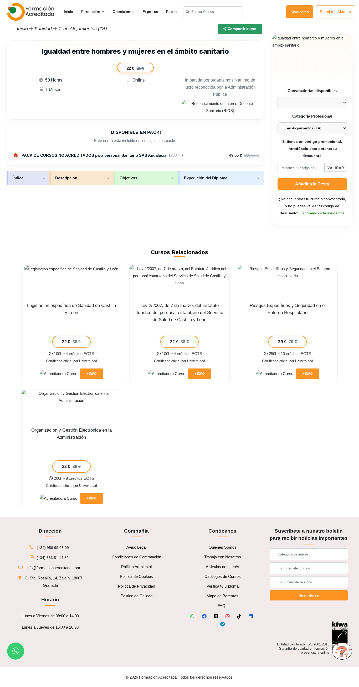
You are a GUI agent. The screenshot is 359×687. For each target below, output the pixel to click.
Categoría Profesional (312, 116)
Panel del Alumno (335, 11)
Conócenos (222, 531)
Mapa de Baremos (222, 596)
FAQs (223, 605)
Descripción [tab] (66, 178)
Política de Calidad (136, 596)
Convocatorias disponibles (312, 90)
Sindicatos (299, 12)
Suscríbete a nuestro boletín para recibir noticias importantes (309, 534)
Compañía (136, 531)
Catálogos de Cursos (222, 576)
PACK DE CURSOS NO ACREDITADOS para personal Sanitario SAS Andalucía (94, 155)
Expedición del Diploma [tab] (205, 178)
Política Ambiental (136, 566)
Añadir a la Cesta (312, 184)
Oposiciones (123, 11)
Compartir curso (242, 29)
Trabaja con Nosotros (222, 557)
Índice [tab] (17, 178)
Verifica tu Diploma (223, 586)
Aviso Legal (136, 547)
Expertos (150, 11)
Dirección (50, 531)
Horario (50, 599)
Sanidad (43, 28)
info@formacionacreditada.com (53, 567)
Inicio (70, 11)
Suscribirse (309, 595)
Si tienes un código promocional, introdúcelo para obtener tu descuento (312, 149)
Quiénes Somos (223, 547)
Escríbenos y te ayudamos (322, 213)
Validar (335, 168)
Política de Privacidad (136, 586)
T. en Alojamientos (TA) (82, 28)
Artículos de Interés (222, 566)
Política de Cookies (136, 576)
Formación (91, 11)
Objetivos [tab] (128, 178)
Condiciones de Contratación (136, 557)
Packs (171, 11)
